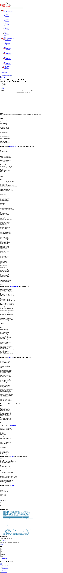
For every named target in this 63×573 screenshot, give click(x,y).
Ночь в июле (12, 485)
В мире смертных (13, 425)
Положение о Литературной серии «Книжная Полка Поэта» (11, 569)
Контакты (3, 567)
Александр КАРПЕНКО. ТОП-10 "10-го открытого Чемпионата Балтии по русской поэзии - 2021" (16, 513)
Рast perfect (11, 357)
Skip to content (4, 72)
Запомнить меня (3, 554)
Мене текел (12, 456)
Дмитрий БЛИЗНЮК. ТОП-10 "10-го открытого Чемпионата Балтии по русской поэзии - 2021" (16, 533)
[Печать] (3, 87)
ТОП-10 (6, 77)
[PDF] (3, 88)
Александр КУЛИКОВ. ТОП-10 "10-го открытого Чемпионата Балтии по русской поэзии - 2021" (16, 514)
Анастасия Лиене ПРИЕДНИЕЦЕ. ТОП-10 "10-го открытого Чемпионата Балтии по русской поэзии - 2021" (18, 518)
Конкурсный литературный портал (6, 6)
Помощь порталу (5, 568)
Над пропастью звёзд (12, 146)
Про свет (11, 403)
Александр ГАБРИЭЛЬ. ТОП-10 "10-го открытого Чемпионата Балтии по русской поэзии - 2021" (16, 512)
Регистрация (4, 559)
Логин (2, 549)
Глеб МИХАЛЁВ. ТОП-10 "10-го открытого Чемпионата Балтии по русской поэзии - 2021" (15, 530)
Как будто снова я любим (14, 286)
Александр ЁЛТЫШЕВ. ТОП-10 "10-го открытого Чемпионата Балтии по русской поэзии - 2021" (16, 511)
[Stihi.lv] (5, 5)
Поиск (1, 76)
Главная (3, 77)
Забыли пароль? (4, 558)
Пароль (2, 551)
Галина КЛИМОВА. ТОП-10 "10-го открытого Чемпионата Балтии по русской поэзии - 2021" (16, 528)
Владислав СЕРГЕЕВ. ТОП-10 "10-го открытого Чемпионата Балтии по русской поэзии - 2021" (16, 527)
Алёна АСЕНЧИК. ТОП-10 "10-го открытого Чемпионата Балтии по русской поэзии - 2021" (16, 517)
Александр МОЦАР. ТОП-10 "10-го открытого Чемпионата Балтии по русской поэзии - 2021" (16, 516)
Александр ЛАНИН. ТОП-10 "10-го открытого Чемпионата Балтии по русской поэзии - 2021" (16, 515)
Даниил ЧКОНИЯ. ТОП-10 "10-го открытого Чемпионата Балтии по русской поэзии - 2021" (16, 532)
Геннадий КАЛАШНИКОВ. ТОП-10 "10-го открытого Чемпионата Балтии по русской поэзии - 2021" (17, 529)
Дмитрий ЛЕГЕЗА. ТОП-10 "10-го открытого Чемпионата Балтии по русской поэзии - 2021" (16, 534)
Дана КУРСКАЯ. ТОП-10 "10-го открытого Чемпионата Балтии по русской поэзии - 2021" (15, 531)
